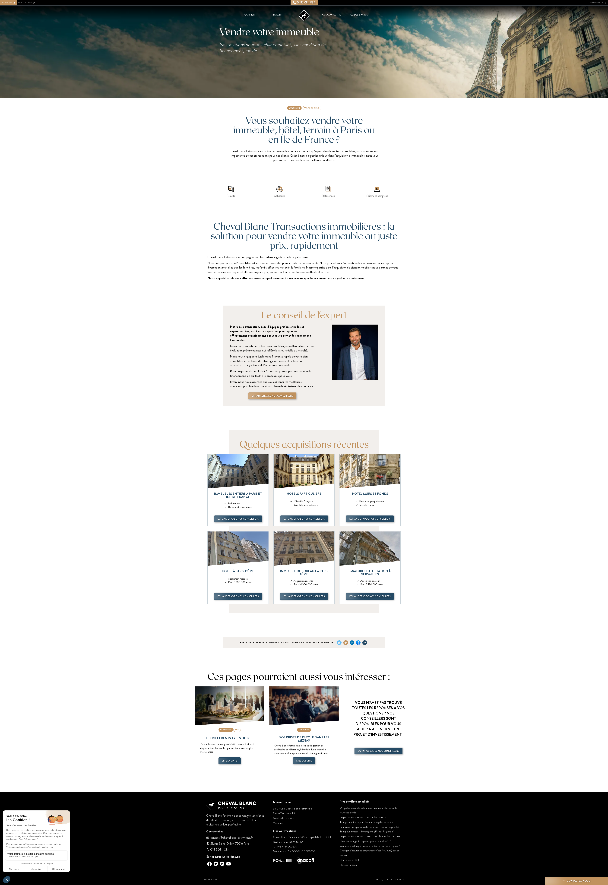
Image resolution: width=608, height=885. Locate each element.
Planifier (249, 14)
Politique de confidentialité (390, 879)
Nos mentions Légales (215, 879)
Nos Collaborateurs (283, 818)
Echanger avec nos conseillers (272, 396)
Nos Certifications (284, 830)
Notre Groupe (282, 802)
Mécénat (278, 823)
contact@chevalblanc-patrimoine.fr (231, 837)
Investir (277, 14)
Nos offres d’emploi (284, 813)
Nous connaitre (330, 14)
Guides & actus (359, 14)
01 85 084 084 (220, 849)
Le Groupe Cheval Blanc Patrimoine (292, 809)
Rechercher (7, 2)
